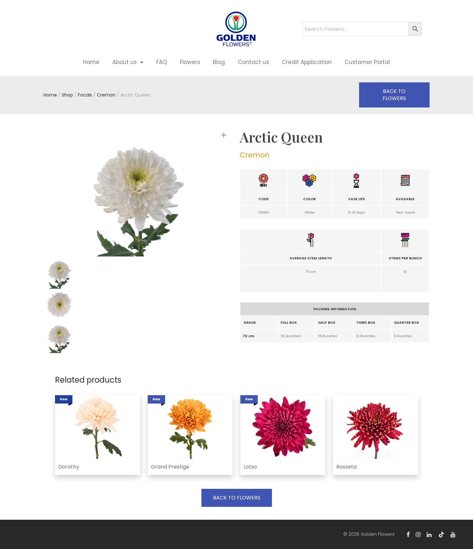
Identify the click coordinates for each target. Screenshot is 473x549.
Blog (219, 62)
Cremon (106, 95)
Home (91, 62)
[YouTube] (453, 534)
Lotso (250, 466)
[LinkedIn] (429, 534)
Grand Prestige (170, 466)
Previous (80, 193)
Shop (67, 95)
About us (124, 62)
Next (224, 193)
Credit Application (307, 62)
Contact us (253, 62)
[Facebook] (408, 534)
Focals (85, 95)
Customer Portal (367, 62)
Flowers (190, 62)
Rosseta (346, 466)
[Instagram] (418, 534)
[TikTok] (441, 534)
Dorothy (68, 466)
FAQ (161, 62)
